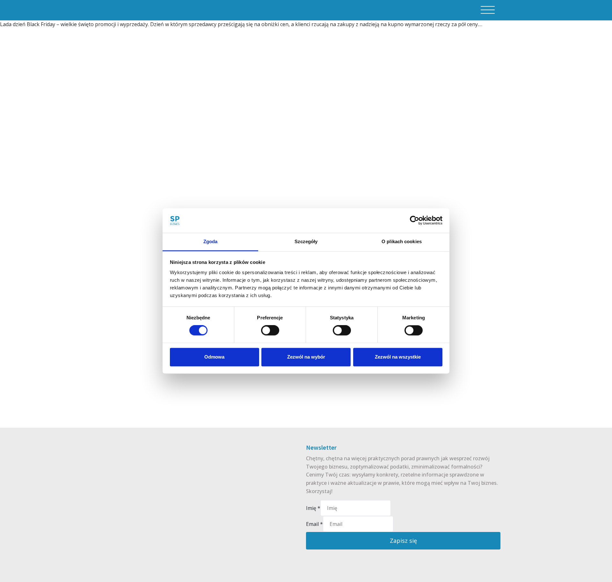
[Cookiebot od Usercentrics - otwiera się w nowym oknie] (414, 220)
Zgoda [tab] (210, 241)
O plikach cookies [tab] (402, 241)
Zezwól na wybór (306, 357)
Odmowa (214, 357)
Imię (313, 508)
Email (314, 523)
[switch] (270, 330)
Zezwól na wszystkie (398, 357)
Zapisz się (403, 540)
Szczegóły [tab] (306, 241)
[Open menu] (487, 10)
